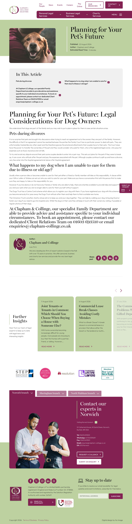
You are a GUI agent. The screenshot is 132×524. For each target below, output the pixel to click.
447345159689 (86, 438)
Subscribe (115, 496)
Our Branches (92, 5)
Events (59, 5)
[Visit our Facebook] (30, 480)
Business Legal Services (73, 14)
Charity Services (97, 14)
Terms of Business (30, 520)
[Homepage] (18, 10)
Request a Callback (88, 454)
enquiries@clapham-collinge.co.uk (91, 443)
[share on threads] (116, 258)
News (51, 5)
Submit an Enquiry (87, 462)
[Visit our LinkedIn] (48, 480)
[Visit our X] (36, 480)
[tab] (22, 394)
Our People (42, 5)
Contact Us (112, 5)
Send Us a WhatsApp (38, 502)
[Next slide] (121, 290)
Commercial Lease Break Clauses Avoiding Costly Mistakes (91, 299)
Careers (70, 5)
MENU (114, 14)
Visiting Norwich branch (85, 422)
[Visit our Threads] (53, 480)
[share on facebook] (98, 258)
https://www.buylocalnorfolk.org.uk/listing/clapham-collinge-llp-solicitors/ (107, 369)
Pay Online (79, 5)
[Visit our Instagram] (42, 480)
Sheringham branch (50, 393)
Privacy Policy (43, 520)
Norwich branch (20, 393)
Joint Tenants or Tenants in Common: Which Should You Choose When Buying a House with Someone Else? (56, 300)
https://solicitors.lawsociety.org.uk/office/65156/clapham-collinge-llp (45, 369)
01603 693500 (83, 435)
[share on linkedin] (110, 258)
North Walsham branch (83, 393)
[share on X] (104, 258)
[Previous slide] (116, 290)
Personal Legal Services (46, 14)
